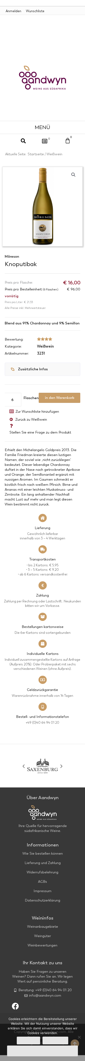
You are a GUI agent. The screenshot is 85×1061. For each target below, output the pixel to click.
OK (28, 1040)
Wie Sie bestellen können (42, 853)
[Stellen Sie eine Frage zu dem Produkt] (11, 426)
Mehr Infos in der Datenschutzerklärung (42, 1050)
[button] (42, 127)
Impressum (42, 891)
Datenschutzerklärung (42, 900)
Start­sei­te (36, 154)
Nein (55, 1040)
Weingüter (42, 936)
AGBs (42, 881)
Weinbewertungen (42, 945)
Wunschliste (35, 11)
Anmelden (13, 11)
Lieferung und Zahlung (43, 863)
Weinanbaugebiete (42, 926)
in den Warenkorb (59, 397)
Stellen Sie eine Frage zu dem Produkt (40, 432)
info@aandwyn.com (45, 995)
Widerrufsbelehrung (42, 872)
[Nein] (79, 1037)
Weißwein (54, 154)
